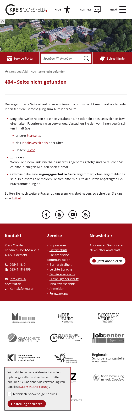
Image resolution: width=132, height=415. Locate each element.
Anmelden (57, 289)
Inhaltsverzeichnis (35, 143)
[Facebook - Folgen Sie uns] (46, 214)
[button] (116, 9)
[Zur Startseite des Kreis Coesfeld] (26, 10)
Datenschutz (58, 250)
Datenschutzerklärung (33, 387)
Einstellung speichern (26, 404)
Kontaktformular (22, 289)
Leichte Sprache (61, 269)
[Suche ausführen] (86, 58)
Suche (31, 150)
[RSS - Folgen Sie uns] (86, 214)
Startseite (33, 135)
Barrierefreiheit (61, 264)
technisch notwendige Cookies (35, 394)
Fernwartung (59, 293)
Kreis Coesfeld (18, 72)
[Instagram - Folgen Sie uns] (59, 214)
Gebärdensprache (62, 274)
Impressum (58, 245)
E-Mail (16, 198)
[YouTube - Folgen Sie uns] (72, 214)
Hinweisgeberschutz (64, 279)
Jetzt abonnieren (110, 261)
